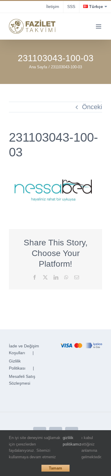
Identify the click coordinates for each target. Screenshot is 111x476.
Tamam (55, 468)
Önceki (92, 107)
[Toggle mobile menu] (99, 26)
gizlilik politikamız (72, 440)
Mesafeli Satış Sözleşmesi (22, 380)
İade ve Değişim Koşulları (24, 349)
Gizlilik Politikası (17, 364)
